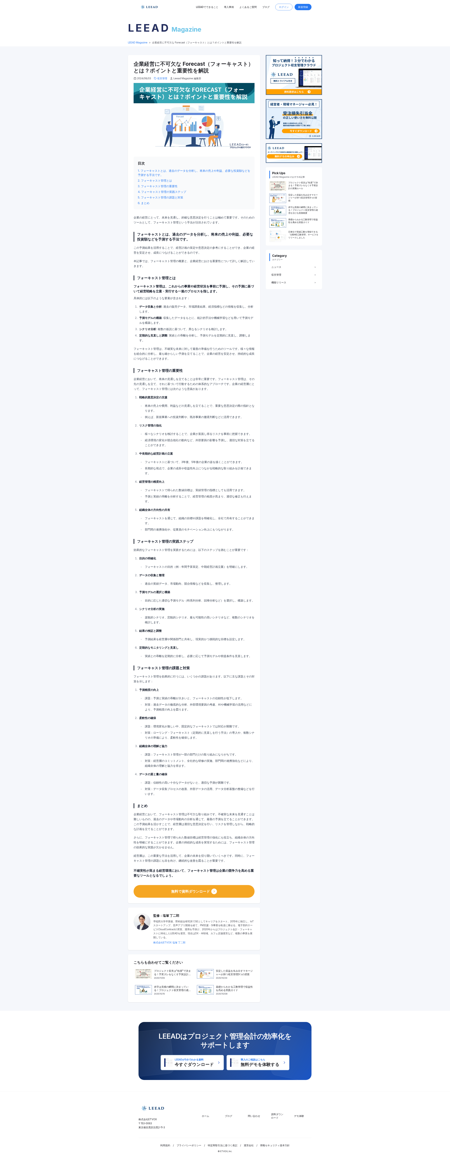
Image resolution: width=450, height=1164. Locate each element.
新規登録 (303, 6)
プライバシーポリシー (189, 1145)
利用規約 (165, 1145)
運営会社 (249, 1145)
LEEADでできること (207, 6)
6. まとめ (143, 203)
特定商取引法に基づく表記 (222, 1145)
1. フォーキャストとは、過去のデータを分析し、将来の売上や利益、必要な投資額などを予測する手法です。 (194, 173)
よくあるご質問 (248, 6)
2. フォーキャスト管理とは (155, 180)
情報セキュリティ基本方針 (275, 1145)
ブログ (266, 6)
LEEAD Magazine (137, 42)
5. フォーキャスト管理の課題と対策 (160, 197)
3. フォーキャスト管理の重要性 (158, 186)
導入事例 (229, 6)
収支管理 (162, 78)
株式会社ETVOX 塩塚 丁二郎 (169, 942)
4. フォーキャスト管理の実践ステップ (162, 192)
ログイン (284, 6)
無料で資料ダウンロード (190, 891)
